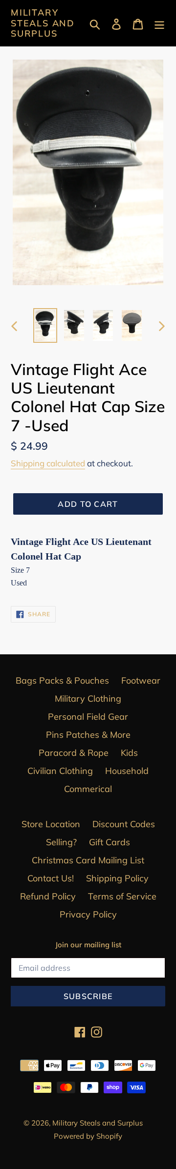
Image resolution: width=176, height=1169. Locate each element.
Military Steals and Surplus (43, 23)
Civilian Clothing (60, 770)
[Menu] (159, 23)
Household (127, 770)
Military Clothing (88, 698)
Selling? (61, 842)
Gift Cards (109, 842)
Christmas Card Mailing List (88, 860)
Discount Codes (123, 824)
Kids (129, 752)
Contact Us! (50, 878)
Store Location (51, 824)
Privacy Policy (88, 914)
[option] (45, 325)
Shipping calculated (48, 463)
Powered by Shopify (88, 1136)
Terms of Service (122, 896)
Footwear (140, 680)
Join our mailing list (88, 944)
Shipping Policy (117, 878)
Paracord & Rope (74, 752)
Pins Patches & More (88, 734)
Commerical (88, 788)
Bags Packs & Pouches (62, 680)
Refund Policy (48, 896)
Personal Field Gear (88, 716)
